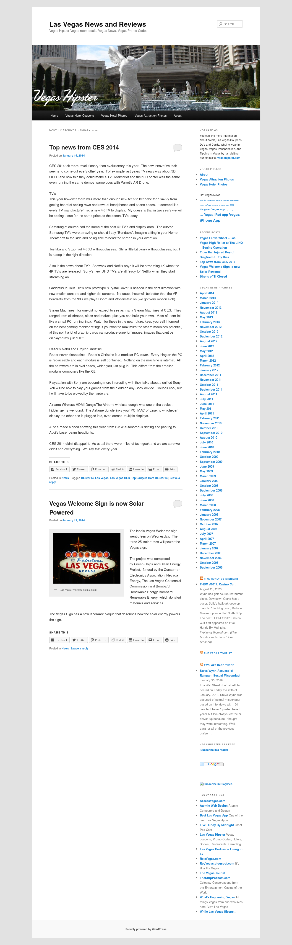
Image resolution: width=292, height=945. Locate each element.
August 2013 (208, 312)
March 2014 (208, 298)
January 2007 (209, 548)
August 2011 (208, 394)
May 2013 (206, 317)
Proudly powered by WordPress (146, 929)
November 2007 (211, 519)
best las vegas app (207, 200)
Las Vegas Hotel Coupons (224, 205)
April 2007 (207, 538)
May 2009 (206, 471)
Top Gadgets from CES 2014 (149, 478)
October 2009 (209, 456)
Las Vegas (102, 478)
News (65, 478)
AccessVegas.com (212, 800)
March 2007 (208, 543)
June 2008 (207, 500)
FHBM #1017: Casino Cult (217, 584)
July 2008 (206, 495)
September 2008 (211, 490)
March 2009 (208, 476)
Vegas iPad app (216, 214)
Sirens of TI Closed (213, 276)
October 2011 (209, 384)
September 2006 (211, 567)
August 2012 (208, 341)
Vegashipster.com (228, 158)
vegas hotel (233, 210)
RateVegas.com (210, 858)
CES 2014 (87, 478)
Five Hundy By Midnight (217, 825)
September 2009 (211, 461)
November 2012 (211, 326)
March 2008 (208, 505)
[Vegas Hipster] (216, 784)
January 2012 (209, 370)
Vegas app (218, 209)
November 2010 (211, 423)
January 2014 (209, 302)
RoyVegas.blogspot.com (217, 863)
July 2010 (206, 442)
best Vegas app (219, 200)
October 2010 (209, 428)
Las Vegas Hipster (212, 834)
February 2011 (210, 418)
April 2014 (207, 293)
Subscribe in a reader (214, 750)
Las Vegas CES (120, 478)
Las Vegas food (215, 205)
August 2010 (208, 437)
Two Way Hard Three (219, 665)
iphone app (236, 200)
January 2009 (209, 481)
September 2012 (211, 336)
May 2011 (206, 408)
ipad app (231, 200)
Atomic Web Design (214, 805)
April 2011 (207, 413)
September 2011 (211, 389)
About (178, 115)
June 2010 (207, 447)
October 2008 (209, 485)
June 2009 (207, 466)
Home (54, 115)
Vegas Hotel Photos (114, 115)
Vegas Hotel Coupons (79, 115)
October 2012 (209, 331)
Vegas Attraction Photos (151, 115)
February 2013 (210, 322)
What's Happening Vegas (217, 897)
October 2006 (209, 562)
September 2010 (211, 432)
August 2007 (208, 529)
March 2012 (208, 360)
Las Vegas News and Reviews (97, 24)
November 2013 (211, 307)
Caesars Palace (226, 200)
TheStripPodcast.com (215, 877)
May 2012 (206, 351)
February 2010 (210, 452)
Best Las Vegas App (214, 815)
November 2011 (211, 379)
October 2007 (209, 524)
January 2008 (209, 514)
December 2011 (210, 375)
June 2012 (207, 346)
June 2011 (207, 404)
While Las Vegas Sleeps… (218, 911)
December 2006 (210, 553)
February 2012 (210, 365)
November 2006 (211, 558)
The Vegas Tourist (218, 653)
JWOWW (202, 205)
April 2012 (207, 355)
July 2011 (206, 399)
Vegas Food (228, 210)
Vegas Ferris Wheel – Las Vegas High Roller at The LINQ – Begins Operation (221, 243)
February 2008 (210, 509)
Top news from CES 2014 (84, 147)
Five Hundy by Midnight (221, 578)
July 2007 (206, 533)
